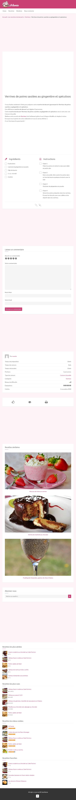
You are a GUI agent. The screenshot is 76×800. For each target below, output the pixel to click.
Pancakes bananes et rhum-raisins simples (21, 775)
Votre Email (8, 300)
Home (4, 11)
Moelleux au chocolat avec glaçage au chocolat (22, 707)
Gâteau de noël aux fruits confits (18, 670)
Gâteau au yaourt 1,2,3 (15, 695)
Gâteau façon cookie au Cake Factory (19, 658)
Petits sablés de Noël (14, 664)
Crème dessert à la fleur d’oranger (18, 732)
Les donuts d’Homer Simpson (17, 781)
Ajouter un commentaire (12, 256)
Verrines (27, 17)
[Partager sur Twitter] (40, 205)
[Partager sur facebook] (36, 205)
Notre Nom (8, 292)
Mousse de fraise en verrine (38, 491)
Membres (19, 11)
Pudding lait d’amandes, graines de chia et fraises (38, 578)
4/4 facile (11, 726)
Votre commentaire (11, 263)
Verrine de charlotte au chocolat (38, 534)
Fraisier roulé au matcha (15, 750)
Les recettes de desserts (16, 17)
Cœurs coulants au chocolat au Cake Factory (22, 652)
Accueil (4, 17)
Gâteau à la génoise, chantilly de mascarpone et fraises (25, 701)
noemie (14, 356)
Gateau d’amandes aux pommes (18, 675)
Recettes (11, 11)
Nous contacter (29, 11)
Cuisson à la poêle (65, 375)
